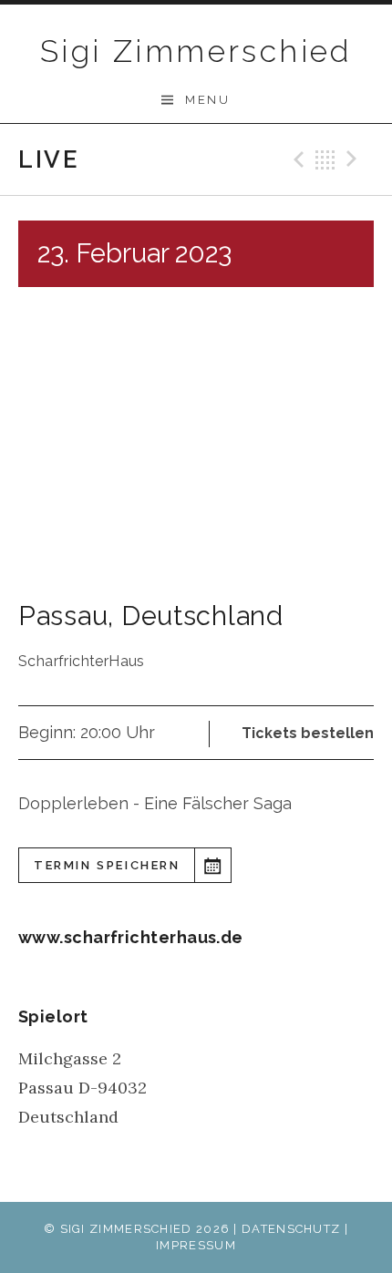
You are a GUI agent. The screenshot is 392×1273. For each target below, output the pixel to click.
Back (325, 159)
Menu (207, 100)
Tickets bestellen (308, 733)
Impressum (196, 1245)
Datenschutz (291, 1229)
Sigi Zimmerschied (196, 51)
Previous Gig (296, 159)
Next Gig (354, 159)
